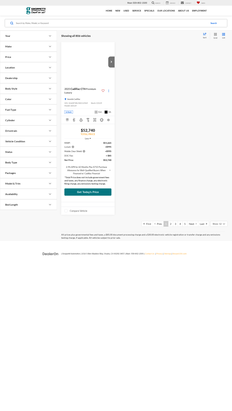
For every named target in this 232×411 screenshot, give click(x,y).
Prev (158, 405)
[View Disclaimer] (108, 120)
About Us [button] (183, 10)
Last (203, 405)
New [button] (117, 10)
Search (214, 23)
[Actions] (108, 91)
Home (109, 10)
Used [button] (126, 10)
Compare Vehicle (78, 210)
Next (192, 405)
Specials (149, 10)
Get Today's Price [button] (88, 192)
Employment (199, 10)
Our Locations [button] (166, 10)
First (148, 405)
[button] (111, 62)
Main (129, 3)
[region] (87, 164)
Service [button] (136, 10)
